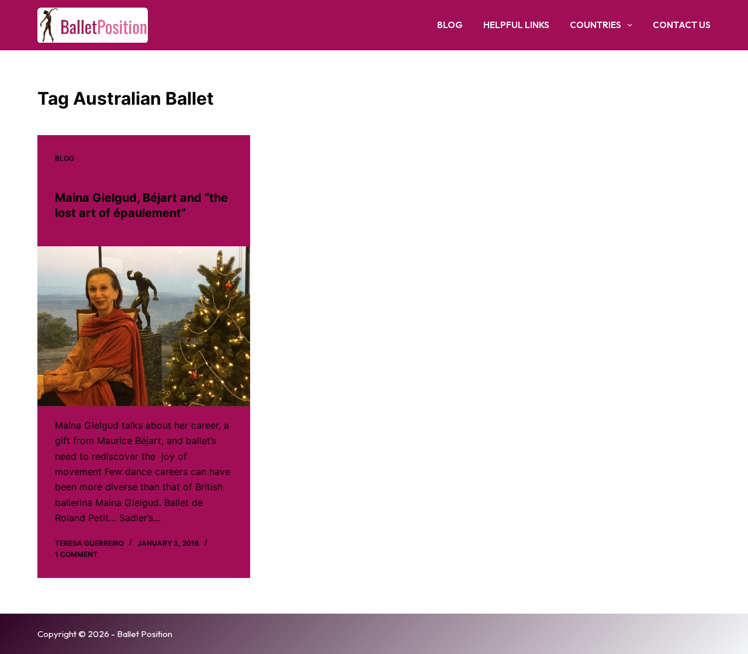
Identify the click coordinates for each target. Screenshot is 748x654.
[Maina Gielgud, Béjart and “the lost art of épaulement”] (143, 326)
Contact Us (682, 24)
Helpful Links (516, 24)
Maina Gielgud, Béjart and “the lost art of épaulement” (141, 205)
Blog (450, 24)
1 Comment (76, 554)
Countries (595, 24)
